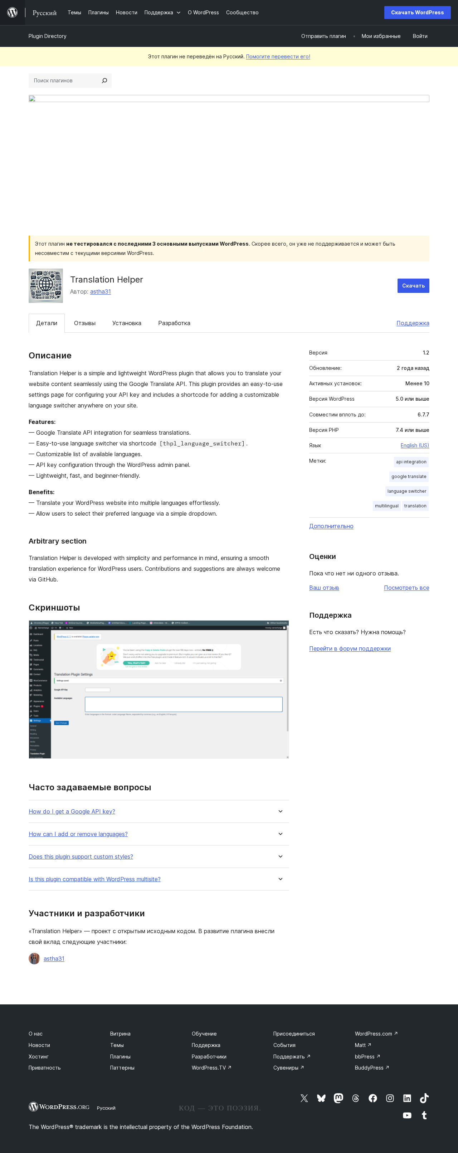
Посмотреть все (406, 587)
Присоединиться (294, 1034)
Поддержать (292, 1056)
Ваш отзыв (324, 587)
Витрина (120, 1034)
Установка (126, 323)
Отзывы (85, 323)
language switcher (407, 491)
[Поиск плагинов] (104, 80)
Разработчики (209, 1056)
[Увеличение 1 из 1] (279, 629)
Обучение (204, 1034)
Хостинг (39, 1056)
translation (415, 505)
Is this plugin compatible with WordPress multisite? (95, 879)
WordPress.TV (212, 1068)
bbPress (368, 1056)
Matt (363, 1045)
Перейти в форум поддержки (350, 648)
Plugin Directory (48, 36)
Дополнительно (331, 526)
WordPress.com (376, 1034)
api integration (411, 461)
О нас (36, 1034)
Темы (117, 1045)
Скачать (413, 286)
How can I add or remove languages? (78, 834)
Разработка (174, 323)
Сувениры (288, 1068)
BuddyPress (372, 1068)
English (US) (415, 445)
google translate (409, 476)
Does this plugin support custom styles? (81, 856)
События (284, 1045)
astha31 (100, 291)
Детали (46, 323)
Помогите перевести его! (278, 56)
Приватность (45, 1068)
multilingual (387, 505)
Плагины (120, 1056)
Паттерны (122, 1068)
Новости (39, 1045)
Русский (106, 1108)
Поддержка (412, 323)
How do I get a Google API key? (72, 811)
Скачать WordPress (417, 12)
